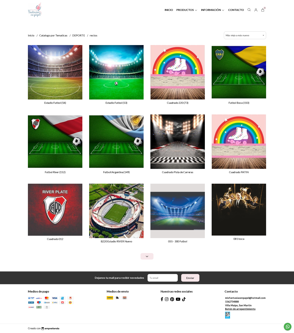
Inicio (169, 9)
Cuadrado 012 (55, 238)
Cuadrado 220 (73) (177, 102)
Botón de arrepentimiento (240, 308)
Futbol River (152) (55, 172)
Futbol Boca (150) (238, 102)
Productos (185, 9)
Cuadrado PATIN (239, 172)
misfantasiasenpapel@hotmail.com (245, 297)
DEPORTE (78, 35)
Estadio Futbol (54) (55, 102)
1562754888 (232, 301)
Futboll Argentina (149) (116, 172)
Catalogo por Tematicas (53, 35)
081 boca (238, 238)
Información (211, 9)
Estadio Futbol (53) (116, 102)
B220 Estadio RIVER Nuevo (116, 241)
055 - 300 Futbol (177, 241)
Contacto (236, 9)
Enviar (190, 277)
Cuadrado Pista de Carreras (177, 172)
